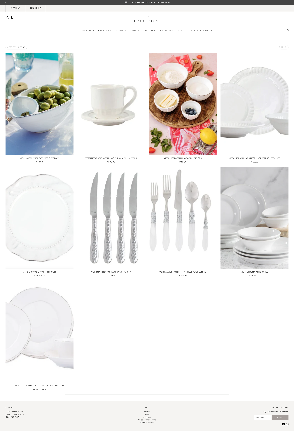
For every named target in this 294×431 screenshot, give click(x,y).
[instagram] (9, 2)
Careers (147, 414)
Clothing (15, 8)
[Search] (8, 17)
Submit (280, 417)
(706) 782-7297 (12, 417)
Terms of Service (147, 422)
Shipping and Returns (147, 420)
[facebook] (6, 2)
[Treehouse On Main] (147, 20)
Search (147, 411)
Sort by (11, 47)
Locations (147, 417)
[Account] (12, 17)
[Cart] (287, 30)
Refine (21, 47)
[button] (281, 47)
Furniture (35, 8)
